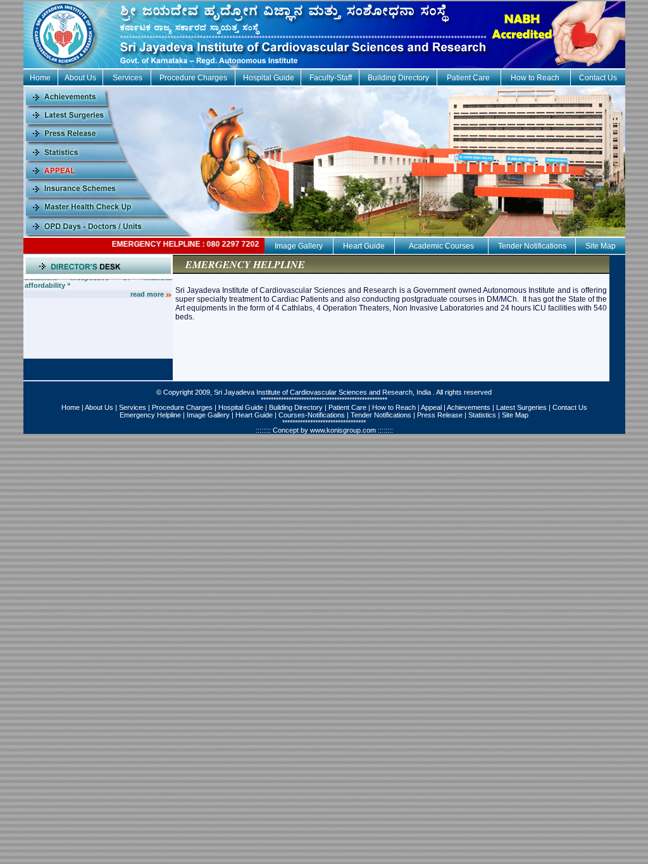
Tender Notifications (532, 246)
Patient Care (468, 77)
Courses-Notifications (311, 415)
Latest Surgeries (521, 407)
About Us (80, 77)
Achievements (468, 407)
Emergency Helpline (150, 415)
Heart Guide (364, 246)
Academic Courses (441, 246)
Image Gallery (299, 246)
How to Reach (535, 77)
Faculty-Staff (330, 77)
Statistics (482, 415)
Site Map (600, 246)
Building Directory (398, 77)
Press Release (440, 415)
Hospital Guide (268, 77)
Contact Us (598, 77)
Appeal (431, 407)
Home (40, 77)
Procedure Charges (193, 77)
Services (127, 77)
